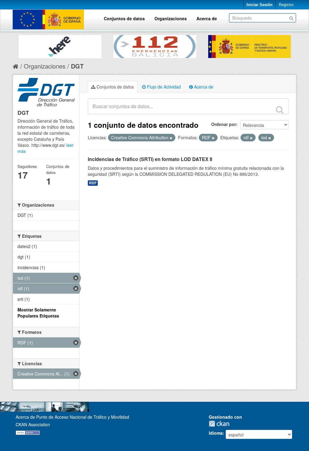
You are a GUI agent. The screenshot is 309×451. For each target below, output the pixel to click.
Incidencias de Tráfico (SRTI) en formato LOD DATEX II (150, 159)
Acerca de (206, 18)
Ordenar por (223, 124)
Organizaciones (170, 18)
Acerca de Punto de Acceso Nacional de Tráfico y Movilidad (72, 417)
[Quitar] (171, 137)
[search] (280, 109)
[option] (60, 45)
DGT (77, 66)
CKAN (220, 423)
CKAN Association (33, 424)
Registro (286, 4)
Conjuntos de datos (124, 18)
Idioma (216, 433)
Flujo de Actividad (163, 87)
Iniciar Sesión (259, 4)
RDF (93, 182)
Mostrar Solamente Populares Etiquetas (38, 313)
